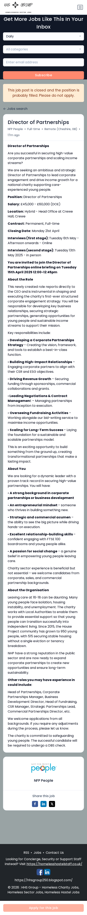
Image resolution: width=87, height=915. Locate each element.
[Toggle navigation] (80, 7)
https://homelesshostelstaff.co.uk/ (54, 864)
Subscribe (43, 75)
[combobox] (43, 36)
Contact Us (55, 852)
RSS (26, 852)
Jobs (37, 852)
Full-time (33, 129)
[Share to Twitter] (52, 804)
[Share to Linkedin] (43, 804)
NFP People (15, 129)
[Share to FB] (35, 804)
